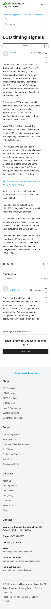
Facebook (7, 597)
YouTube (7, 601)
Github (35, 597)
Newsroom (8, 505)
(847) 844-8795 (17, 536)
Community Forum (11, 434)
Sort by (43, 278)
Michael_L (14, 290)
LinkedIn (26, 597)
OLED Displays (10, 398)
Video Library (9, 459)
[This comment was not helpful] (45, 297)
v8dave (13, 52)
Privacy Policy (26, 588)
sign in (11, 332)
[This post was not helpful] (45, 62)
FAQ (5, 510)
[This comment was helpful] (45, 288)
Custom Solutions (11, 413)
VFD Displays (9, 403)
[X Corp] (8, 264)
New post (25, 351)
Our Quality (8, 495)
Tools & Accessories (12, 408)
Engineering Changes (12, 454)
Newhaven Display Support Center (17, 15)
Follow (25, 46)
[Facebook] (4, 264)
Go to (25, 373)
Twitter (17, 597)
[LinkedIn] (12, 264)
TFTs (5, 18)
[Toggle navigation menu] (33, 5)
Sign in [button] (43, 5)
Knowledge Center (11, 464)
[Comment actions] (45, 302)
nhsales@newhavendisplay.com (17, 551)
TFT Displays (9, 388)
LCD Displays (9, 393)
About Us (7, 481)
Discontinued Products (13, 418)
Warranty (7, 500)
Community (38, 15)
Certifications (9, 490)
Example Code (9, 439)
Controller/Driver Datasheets (16, 444)
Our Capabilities (10, 485)
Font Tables (8, 449)
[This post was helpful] (45, 53)
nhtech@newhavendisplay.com (17, 570)
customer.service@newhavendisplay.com (22, 561)
